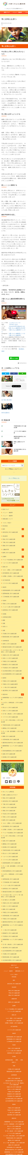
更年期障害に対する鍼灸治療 (11, 573)
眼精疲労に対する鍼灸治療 (10, 664)
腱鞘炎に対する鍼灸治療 (10, 728)
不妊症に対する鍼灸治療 (10, 813)
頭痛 (4, 623)
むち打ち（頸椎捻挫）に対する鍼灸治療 (12, 703)
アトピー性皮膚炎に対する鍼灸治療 (13, 559)
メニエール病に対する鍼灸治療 (11, 607)
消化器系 (13, 536)
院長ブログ (7, 12)
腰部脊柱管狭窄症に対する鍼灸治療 (13, 742)
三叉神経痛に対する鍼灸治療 (11, 596)
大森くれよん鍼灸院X (15, 335)
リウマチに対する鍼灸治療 (10, 583)
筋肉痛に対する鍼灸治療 (10, 757)
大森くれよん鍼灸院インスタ (17, 333)
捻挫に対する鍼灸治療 (9, 754)
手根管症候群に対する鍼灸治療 (11, 725)
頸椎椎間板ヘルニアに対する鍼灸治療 (12, 698)
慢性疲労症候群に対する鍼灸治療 (12, 647)
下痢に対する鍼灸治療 (9, 542)
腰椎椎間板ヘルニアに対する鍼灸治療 (12, 746)
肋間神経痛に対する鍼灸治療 (11, 593)
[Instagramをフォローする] (14, 781)
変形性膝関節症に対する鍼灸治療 (12, 750)
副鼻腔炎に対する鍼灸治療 (10, 610)
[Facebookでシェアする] (14, 373)
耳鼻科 (13, 600)
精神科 (13, 678)
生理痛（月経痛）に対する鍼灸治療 (13, 576)
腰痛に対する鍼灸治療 (9, 736)
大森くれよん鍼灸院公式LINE (16, 328)
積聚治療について (8, 518)
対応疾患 (5, 526)
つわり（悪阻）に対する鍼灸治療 (12, 570)
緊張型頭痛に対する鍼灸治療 (11, 636)
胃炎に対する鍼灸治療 (9, 539)
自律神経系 (13, 640)
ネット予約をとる (14, 478)
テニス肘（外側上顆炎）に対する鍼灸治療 (12, 721)
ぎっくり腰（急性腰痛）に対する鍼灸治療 (12, 732)
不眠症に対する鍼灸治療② (10, 684)
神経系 (13, 587)
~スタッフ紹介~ (7, 522)
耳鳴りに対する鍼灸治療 (10, 603)
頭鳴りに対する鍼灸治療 (10, 643)
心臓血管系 (13, 549)
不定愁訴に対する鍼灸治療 (10, 667)
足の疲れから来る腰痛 (9, 899)
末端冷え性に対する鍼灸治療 (11, 655)
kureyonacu (23, 363)
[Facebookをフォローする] (10, 781)
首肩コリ (5, 626)
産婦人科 (13, 566)
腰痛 (4, 620)
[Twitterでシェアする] (5, 373)
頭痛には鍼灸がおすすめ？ (10, 794)
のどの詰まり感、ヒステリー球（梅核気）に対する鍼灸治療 (12, 651)
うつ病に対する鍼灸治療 (10, 687)
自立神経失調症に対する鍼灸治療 (12, 670)
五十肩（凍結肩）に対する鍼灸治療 (13, 713)
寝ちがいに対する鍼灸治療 (10, 707)
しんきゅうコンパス (15, 322)
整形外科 (13, 694)
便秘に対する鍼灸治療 (9, 545)
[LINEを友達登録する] (18, 781)
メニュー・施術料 (17, 12)
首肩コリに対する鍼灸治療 (10, 658)
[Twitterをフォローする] (6, 781)
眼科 (13, 529)
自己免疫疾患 (13, 580)
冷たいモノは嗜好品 (8, 791)
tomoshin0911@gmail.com (17, 326)
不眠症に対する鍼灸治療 (10, 661)
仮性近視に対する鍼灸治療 (10, 532)
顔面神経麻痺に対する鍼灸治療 (11, 590)
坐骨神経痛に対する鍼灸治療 (11, 739)
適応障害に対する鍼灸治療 (10, 690)
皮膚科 (13, 556)
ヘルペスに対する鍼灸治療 (10, 562)
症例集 (4, 614)
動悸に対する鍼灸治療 (9, 552)
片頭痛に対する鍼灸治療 (10, 633)
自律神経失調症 (7, 617)
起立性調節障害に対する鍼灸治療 (12, 674)
